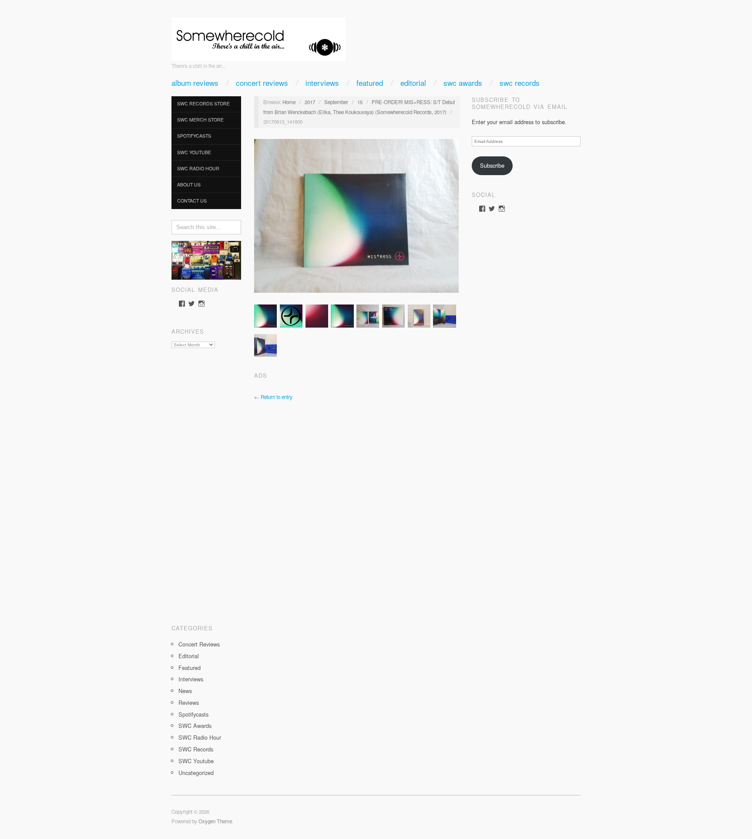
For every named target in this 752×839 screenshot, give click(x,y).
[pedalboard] (206, 259)
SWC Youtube (194, 152)
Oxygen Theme (215, 821)
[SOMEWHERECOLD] (258, 36)
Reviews (188, 702)
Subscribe (492, 165)
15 (360, 101)
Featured (369, 82)
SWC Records (520, 82)
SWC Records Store (203, 103)
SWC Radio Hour (198, 168)
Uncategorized (196, 772)
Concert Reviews (262, 82)
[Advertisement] (206, 483)
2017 (310, 101)
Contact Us (192, 200)
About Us (189, 184)
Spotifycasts (194, 135)
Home (288, 101)
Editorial (413, 82)
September (336, 101)
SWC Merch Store (200, 119)
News (185, 691)
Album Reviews (194, 82)
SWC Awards (462, 82)
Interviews (322, 82)
